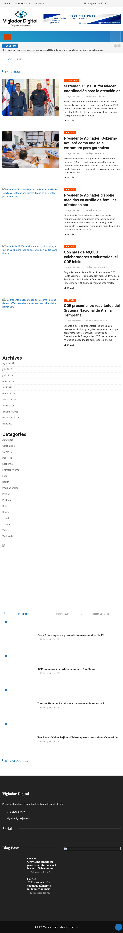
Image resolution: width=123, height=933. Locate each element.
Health (5, 482)
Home (7, 3)
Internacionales (10, 488)
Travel (5, 518)
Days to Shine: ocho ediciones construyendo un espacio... (72, 703)
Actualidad (71, 81)
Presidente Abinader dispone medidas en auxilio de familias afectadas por (90, 200)
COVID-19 (7, 451)
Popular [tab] (62, 614)
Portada (70, 133)
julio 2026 (7, 369)
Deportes (7, 458)
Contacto (39, 3)
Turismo (6, 524)
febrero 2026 (9, 399)
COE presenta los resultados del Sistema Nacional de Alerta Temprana (92, 310)
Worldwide (7, 536)
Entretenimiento (10, 470)
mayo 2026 (8, 381)
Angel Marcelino (73, 96)
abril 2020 (7, 423)
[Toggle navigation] (7, 36)
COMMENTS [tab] (101, 614)
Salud (5, 506)
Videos (5, 530)
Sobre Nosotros (22, 3)
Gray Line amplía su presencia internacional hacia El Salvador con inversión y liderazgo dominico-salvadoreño (53, 50)
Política (6, 494)
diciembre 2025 (10, 411)
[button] (115, 46)
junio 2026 (7, 375)
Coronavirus (8, 446)
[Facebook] (110, 3)
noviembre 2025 (10, 417)
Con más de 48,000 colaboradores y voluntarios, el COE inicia (91, 257)
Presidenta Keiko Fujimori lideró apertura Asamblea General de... (78, 737)
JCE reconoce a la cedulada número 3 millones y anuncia (39, 885)
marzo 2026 (8, 393)
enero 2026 (8, 405)
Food (4, 476)
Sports (5, 512)
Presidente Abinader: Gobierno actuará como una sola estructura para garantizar (90, 143)
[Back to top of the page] (119, 927)
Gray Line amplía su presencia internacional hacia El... (71, 635)
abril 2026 (7, 387)
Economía (7, 464)
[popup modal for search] (115, 36)
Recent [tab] (23, 614)
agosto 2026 (8, 363)
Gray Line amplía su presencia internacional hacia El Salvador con (41, 865)
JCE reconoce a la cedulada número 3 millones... (67, 669)
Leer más (69, 120)
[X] (116, 3)
